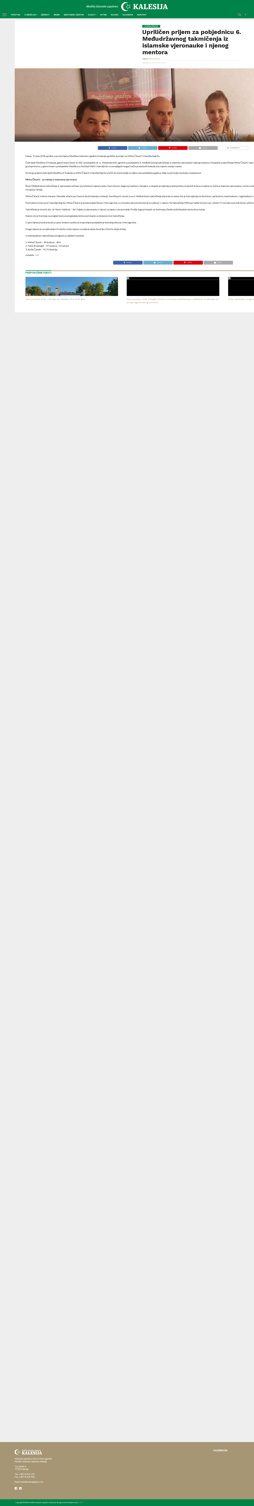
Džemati (45, 15)
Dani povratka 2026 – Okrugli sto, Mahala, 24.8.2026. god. (55, 299)
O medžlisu (30, 15)
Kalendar (128, 15)
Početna (15, 15)
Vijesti (92, 15)
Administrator (154, 59)
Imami (57, 15)
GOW (80, 1502)
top (37, 255)
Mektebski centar (74, 15)
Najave (114, 15)
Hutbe (103, 15)
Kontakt (142, 15)
